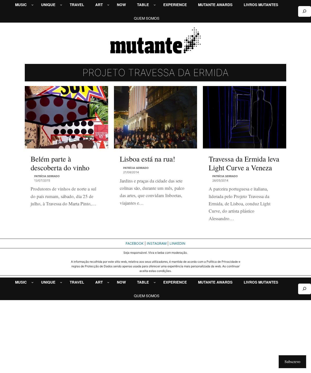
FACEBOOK (135, 243)
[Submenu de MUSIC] (32, 5)
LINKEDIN (177, 243)
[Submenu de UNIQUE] (61, 5)
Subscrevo (292, 361)
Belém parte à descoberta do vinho (60, 163)
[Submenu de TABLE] (155, 5)
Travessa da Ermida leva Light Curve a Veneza (244, 163)
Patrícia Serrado (47, 176)
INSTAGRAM (156, 243)
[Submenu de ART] (108, 5)
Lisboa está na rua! (147, 158)
